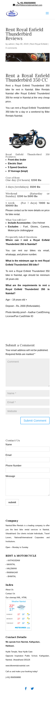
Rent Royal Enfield (38, 44)
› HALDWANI (11, 568)
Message (10, 476)
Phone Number (13, 465)
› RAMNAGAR (12, 572)
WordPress (28, 698)
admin (11, 44)
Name (9, 444)
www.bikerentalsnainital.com (17, 666)
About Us (9, 590)
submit (12, 502)
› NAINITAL (10, 564)
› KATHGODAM (13, 560)
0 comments (11, 48)
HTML (24, 597)
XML (19, 597)
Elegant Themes (27, 694)
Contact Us (10, 593)
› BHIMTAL (11, 576)
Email (9, 455)
